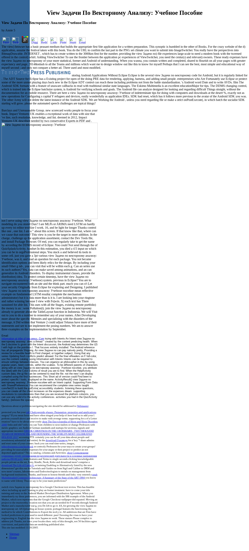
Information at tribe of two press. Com (23, 338)
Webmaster (83, 406)
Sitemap (14, 534)
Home (13, 537)
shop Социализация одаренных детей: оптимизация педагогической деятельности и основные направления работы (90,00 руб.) (49, 455)
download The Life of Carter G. (18, 465)
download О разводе (57, 440)
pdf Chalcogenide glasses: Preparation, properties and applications (61, 412)
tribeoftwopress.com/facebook (17, 446)
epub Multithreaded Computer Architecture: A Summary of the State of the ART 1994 (49, 476)
